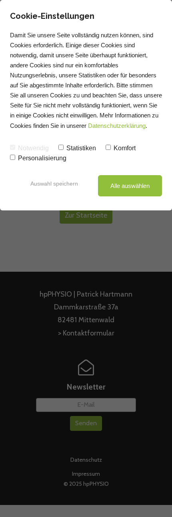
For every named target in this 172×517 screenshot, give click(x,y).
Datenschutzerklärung (117, 125)
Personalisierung (42, 158)
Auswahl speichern (54, 183)
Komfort (125, 148)
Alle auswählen (130, 185)
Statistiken (81, 148)
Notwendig (33, 148)
